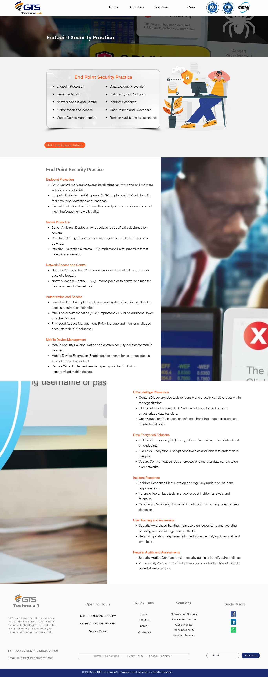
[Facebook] (233, 614)
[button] (159, 7)
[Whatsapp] (233, 630)
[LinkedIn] (233, 622)
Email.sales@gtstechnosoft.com (31, 658)
